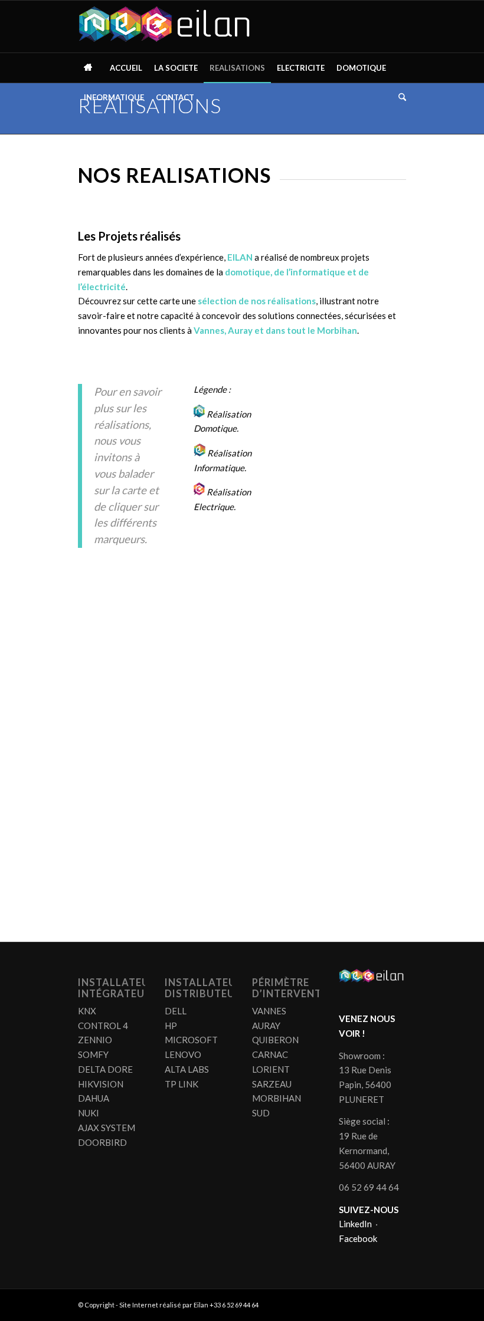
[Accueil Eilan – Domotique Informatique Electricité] (91, 68)
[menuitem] (91, 68)
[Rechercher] (399, 97)
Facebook (358, 1238)
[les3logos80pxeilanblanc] (167, 26)
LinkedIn (355, 1223)
